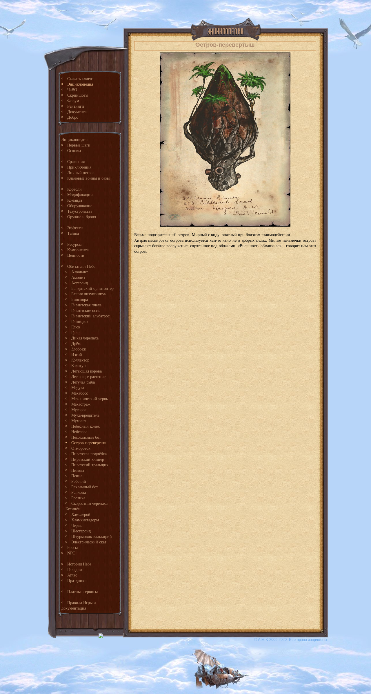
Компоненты (78, 249)
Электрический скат (88, 542)
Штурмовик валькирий (91, 536)
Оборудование (79, 205)
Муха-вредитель (85, 415)
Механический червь (89, 398)
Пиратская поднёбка (89, 453)
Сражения (76, 161)
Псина (76, 475)
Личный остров (80, 172)
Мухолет (78, 420)
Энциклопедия (80, 84)
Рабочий (78, 481)
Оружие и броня (81, 216)
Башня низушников (88, 294)
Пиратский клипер (87, 459)
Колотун (78, 365)
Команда (74, 200)
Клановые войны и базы (88, 178)
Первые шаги (78, 145)
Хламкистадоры (85, 520)
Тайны (73, 233)
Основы (74, 150)
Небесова (79, 431)
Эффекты (75, 227)
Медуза (77, 387)
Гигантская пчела (86, 305)
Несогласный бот (86, 437)
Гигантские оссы (85, 310)
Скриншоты (77, 95)
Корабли (74, 189)
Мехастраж (80, 404)
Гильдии (74, 569)
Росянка (78, 497)
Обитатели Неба (81, 266)
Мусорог (78, 409)
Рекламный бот (84, 486)
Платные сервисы (82, 591)
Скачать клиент (80, 78)
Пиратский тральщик (89, 464)
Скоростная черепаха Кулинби (87, 506)
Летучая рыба (83, 382)
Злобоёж (78, 349)
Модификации (80, 194)
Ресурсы (74, 244)
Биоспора (79, 299)
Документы (77, 111)
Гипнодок (79, 321)
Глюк (75, 327)
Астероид (79, 282)
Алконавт (79, 271)
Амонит (78, 277)
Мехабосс (79, 393)
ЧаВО (72, 89)
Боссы (72, 547)
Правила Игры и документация (78, 605)
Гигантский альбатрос (90, 316)
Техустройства (79, 211)
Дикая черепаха (85, 338)
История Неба (79, 564)
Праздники (77, 580)
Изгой (76, 354)
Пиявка (77, 470)
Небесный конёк (85, 426)
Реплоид (78, 492)
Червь (76, 525)
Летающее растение (88, 376)
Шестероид (81, 531)
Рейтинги (75, 106)
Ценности (75, 255)
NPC (71, 553)
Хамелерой (80, 514)
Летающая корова (86, 371)
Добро (72, 117)
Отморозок (80, 448)
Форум (73, 100)
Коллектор (80, 360)
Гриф (75, 332)
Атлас (72, 575)
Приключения (79, 167)
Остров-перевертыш (88, 442)
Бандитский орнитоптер (92, 288)
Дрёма (76, 343)
